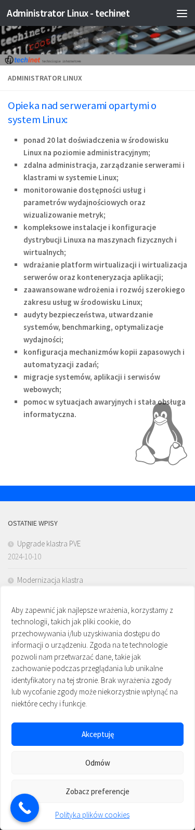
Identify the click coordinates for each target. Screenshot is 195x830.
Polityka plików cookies (92, 815)
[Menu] (182, 13)
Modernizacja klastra (50, 580)
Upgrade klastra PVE (49, 543)
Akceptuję (98, 734)
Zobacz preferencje (97, 791)
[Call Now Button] (24, 808)
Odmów (97, 763)
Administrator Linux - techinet (68, 13)
